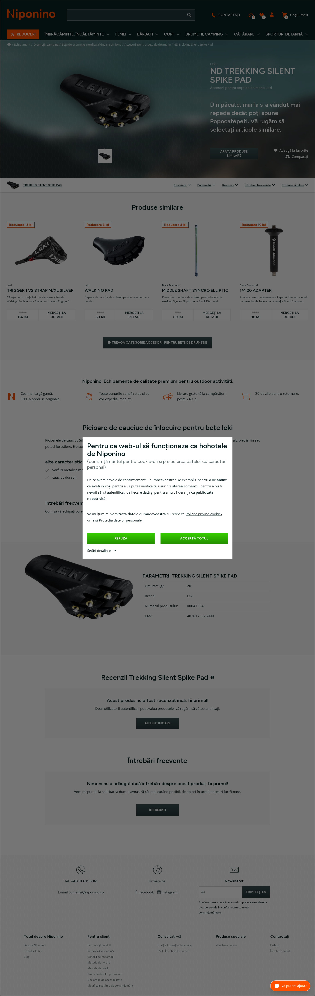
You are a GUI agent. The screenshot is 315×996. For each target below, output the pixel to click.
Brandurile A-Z (33, 951)
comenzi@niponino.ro (86, 892)
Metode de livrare (98, 963)
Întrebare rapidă (280, 951)
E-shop (274, 945)
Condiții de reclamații (100, 957)
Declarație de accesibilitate (104, 980)
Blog (27, 957)
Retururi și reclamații (100, 951)
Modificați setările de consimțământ (110, 986)
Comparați (251, 15)
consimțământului (210, 913)
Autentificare (272, 15)
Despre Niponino (34, 945)
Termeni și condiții (99, 945)
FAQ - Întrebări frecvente (173, 951)
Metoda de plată (97, 968)
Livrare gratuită (189, 393)
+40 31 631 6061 (84, 881)
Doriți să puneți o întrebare (175, 945)
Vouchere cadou (226, 945)
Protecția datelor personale (120, 520)
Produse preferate (261, 15)
